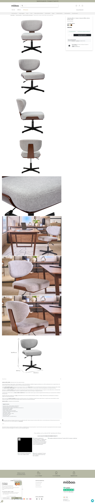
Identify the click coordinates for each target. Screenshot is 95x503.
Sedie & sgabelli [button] (21, 13)
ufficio (16, 395)
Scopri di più (21, 421)
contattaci (77, 40)
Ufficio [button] (27, 13)
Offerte (19, 9)
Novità (13, 9)
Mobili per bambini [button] (59, 13)
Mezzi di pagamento (13, 485)
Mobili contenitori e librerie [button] (38, 13)
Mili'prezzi (25, 9)
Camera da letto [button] (47, 13)
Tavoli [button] (31, 13)
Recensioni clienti (38, 483)
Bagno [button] (53, 13)
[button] (24, 444)
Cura (3, 423)
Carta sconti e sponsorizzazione (15, 490)
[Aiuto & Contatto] (76, 5)
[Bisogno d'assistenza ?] (92, 500)
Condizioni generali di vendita (15, 487)
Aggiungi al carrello (82, 35)
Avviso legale (12, 483)
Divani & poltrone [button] (14, 13)
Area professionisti (79, 9)
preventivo (73, 40)
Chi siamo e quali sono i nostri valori (16, 482)
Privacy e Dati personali (14, 491)
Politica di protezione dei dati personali (16, 489)
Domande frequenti (39, 482)
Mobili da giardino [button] (67, 13)
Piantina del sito (38, 485)
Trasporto (12, 486)
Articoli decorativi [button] (75, 13)
